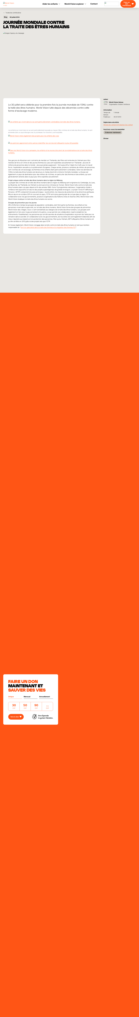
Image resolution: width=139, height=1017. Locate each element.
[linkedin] (111, 141)
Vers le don (14, 717)
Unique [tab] (11, 697)
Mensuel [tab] (27, 697)
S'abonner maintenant (113, 132)
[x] (118, 141)
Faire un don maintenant (127, 3)
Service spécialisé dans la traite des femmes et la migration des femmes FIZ (48, 227)
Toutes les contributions (13, 12)
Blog (5, 17)
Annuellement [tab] (44, 697)
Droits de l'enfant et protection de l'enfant (118, 125)
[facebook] (107, 141)
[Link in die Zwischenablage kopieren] (104, 141)
